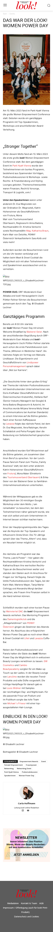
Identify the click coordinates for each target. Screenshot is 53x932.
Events (12, 13)
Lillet (26, 638)
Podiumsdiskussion (30, 772)
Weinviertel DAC (14, 611)
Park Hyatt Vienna (22, 165)
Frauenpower (31, 765)
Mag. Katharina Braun (37, 230)
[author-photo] (26, 799)
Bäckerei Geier (34, 331)
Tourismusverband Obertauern (23, 477)
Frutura (11, 473)
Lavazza (10, 423)
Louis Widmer (14, 688)
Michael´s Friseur (16, 703)
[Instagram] (24, 811)
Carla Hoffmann (26, 803)
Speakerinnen (10, 775)
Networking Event (24, 768)
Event (43, 761)
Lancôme (12, 676)
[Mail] (29, 811)
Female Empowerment (13, 765)
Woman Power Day (26, 775)
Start (5, 13)
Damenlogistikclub (17, 619)
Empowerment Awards (29, 761)
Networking (9, 768)
